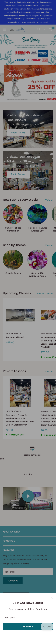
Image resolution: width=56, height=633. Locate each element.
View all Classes (45, 293)
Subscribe (28, 626)
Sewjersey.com (14, 333)
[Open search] (38, 29)
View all (49, 200)
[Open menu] (4, 29)
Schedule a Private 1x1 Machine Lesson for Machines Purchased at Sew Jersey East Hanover (20, 420)
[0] (50, 29)
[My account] (44, 29)
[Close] (52, 597)
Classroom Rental (15, 337)
